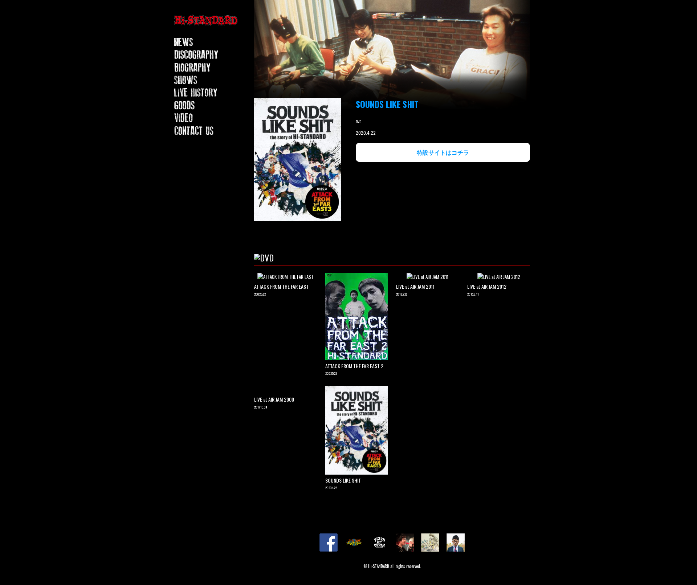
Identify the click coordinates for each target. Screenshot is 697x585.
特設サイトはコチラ (443, 152)
